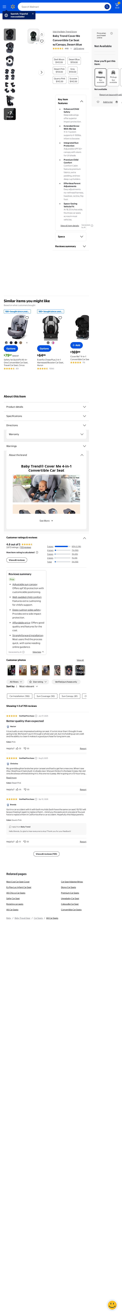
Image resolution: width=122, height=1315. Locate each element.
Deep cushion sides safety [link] (26, 609)
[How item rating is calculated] (37, 552)
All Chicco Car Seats (15, 893)
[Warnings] (84, 446)
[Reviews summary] (71, 48)
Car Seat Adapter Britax (72, 881)
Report (83, 748)
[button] (41, 34)
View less (37, 652)
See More (45, 520)
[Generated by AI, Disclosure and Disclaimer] (92, 225)
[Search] (107, 6)
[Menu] (5, 6)
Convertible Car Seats (71, 909)
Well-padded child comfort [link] (26, 597)
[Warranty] (82, 434)
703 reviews (25, 547)
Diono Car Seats (68, 887)
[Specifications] (84, 416)
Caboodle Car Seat (70, 904)
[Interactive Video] (10, 35)
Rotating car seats (14, 904)
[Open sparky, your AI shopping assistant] (112, 1305)
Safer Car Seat (13, 898)
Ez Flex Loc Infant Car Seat (18, 887)
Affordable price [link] (21, 622)
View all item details (70, 225)
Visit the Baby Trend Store (65, 31)
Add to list (108, 102)
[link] (80, 670)
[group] (68, 48)
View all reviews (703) (46, 854)
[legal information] (111, 33)
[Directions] (84, 425)
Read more (11, 777)
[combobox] (64, 7)
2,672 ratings (79, 48)
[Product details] (84, 406)
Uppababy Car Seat (70, 898)
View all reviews (17, 560)
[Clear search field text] (103, 7)
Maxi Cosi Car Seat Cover (18, 881)
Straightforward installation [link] (27, 635)
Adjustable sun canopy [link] (24, 584)
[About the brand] (82, 455)
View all (80, 660)
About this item (15, 396)
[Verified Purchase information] (36, 716)
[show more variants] (27, 342)
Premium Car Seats (70, 893)
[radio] (59, 61)
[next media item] (41, 72)
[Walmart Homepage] (12, 6)
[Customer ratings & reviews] (84, 536)
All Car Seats (12, 909)
